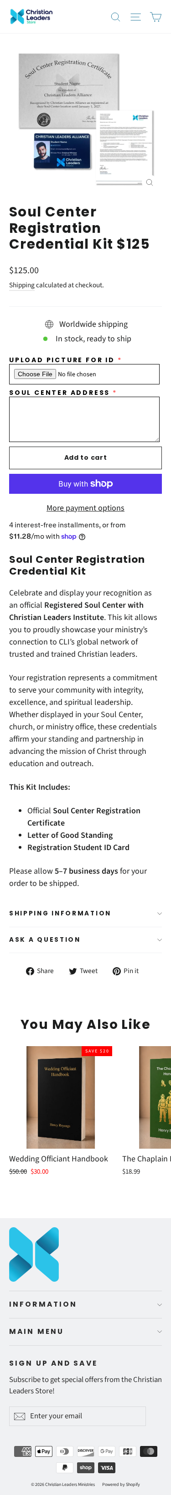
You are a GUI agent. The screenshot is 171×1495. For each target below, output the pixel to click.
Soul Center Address (59, 393)
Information (43, 1304)
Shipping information (60, 913)
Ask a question (45, 939)
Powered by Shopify (121, 1484)
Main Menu (36, 1331)
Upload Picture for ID (62, 360)
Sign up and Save (53, 1363)
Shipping (22, 285)
